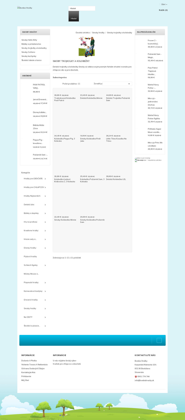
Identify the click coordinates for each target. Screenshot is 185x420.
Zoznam (58, 83)
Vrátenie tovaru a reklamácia (34, 364)
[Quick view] (76, 92)
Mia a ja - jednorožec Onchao (153, 101)
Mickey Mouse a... (31, 274)
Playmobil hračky (35, 282)
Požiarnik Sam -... (40, 155)
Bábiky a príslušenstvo (31, 44)
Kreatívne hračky (35, 230)
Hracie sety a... (35, 239)
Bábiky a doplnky (35, 213)
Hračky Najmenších (35, 196)
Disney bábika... (40, 112)
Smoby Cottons (28, 52)
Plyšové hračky (30, 256)
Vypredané (84, 184)
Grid (54, 83)
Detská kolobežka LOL (116, 179)
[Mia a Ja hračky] (150, 159)
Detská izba (35, 204)
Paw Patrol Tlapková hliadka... (153, 71)
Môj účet (25, 380)
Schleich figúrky (35, 265)
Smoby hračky (29, 32)
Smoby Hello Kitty (29, 40)
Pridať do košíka (61, 103)
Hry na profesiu (35, 222)
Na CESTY (35, 317)
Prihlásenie (26, 376)
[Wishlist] (151, 10)
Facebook (159, 340)
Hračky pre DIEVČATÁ (35, 178)
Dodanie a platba (29, 361)
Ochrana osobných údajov (33, 368)
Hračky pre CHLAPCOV (35, 187)
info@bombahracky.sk (144, 380)
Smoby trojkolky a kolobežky (34, 48)
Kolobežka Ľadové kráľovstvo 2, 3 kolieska (64, 180)
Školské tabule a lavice (31, 60)
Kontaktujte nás (28, 372)
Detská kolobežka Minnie (91, 98)
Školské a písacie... (35, 326)
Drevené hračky (35, 300)
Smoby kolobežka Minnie (65, 220)
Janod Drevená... (40, 99)
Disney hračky (35, 248)
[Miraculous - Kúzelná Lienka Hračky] (150, 161)
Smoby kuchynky (29, 56)
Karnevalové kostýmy (35, 291)
